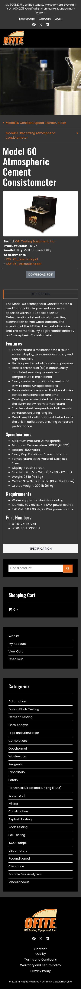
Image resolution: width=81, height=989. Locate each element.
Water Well (16, 796)
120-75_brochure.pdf (22, 259)
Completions (18, 741)
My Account (17, 644)
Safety (13, 780)
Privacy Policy (40, 971)
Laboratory (16, 772)
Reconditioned (19, 858)
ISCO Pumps (17, 843)
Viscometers (17, 851)
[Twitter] (40, 24)
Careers (45, 18)
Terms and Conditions (40, 959)
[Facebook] (34, 24)
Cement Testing (20, 717)
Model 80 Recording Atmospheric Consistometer (30, 135)
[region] (40, 294)
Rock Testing (18, 827)
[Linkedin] (47, 24)
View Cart (15, 651)
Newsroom (27, 18)
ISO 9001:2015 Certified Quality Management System (39, 5)
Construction (18, 811)
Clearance (16, 866)
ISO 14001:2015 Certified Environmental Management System (41, 10)
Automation (17, 701)
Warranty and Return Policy (40, 965)
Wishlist (14, 636)
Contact (40, 949)
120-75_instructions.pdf (24, 264)
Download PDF (40, 274)
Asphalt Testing (20, 819)
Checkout (15, 659)
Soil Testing (16, 835)
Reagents (15, 764)
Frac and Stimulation (23, 733)
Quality (40, 954)
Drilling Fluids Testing (23, 709)
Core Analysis (18, 725)
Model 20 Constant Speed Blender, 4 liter (36, 123)
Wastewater (17, 756)
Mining (13, 803)
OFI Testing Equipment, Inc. (35, 241)
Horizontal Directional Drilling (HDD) (34, 788)
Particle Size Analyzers (25, 874)
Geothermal (17, 748)
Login (58, 18)
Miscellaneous (18, 882)
